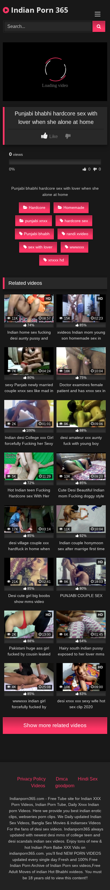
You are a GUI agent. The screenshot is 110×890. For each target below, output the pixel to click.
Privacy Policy (31, 779)
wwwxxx (77, 247)
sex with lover (40, 247)
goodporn (64, 785)
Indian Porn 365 (38, 10)
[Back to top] (92, 873)
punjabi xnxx (36, 220)
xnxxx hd (56, 260)
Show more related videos (55, 725)
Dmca (62, 779)
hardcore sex (76, 220)
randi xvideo (77, 233)
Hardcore (37, 207)
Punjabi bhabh (37, 233)
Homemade (73, 207)
